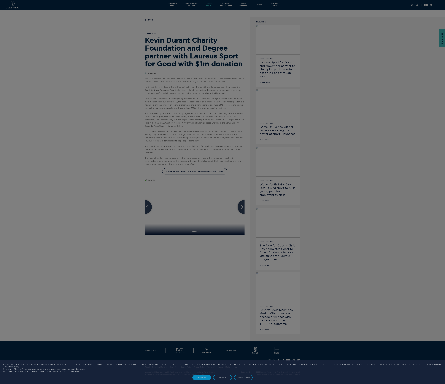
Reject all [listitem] (222, 377)
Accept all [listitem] (202, 377)
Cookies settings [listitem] (243, 377)
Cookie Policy (12, 367)
